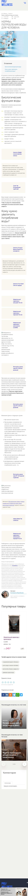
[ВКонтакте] (7, 778)
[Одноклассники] (11, 778)
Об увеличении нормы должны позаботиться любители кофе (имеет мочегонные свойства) (13, 503)
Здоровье (5, 720)
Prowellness (15, 565)
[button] (3, 631)
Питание (5, 750)
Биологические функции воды (13, 67)
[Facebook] (4, 778)
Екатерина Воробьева (17, 593)
